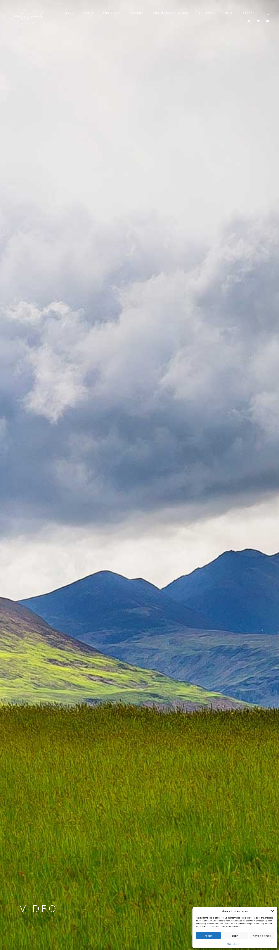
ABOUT (89, 13)
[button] (272, 911)
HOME (69, 13)
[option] (139, 475)
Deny (235, 935)
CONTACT (249, 13)
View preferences (261, 935)
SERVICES (137, 13)
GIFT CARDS (207, 13)
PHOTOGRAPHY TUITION (171, 13)
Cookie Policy (233, 943)
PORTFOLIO (111, 13)
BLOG (229, 13)
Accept (208, 935)
